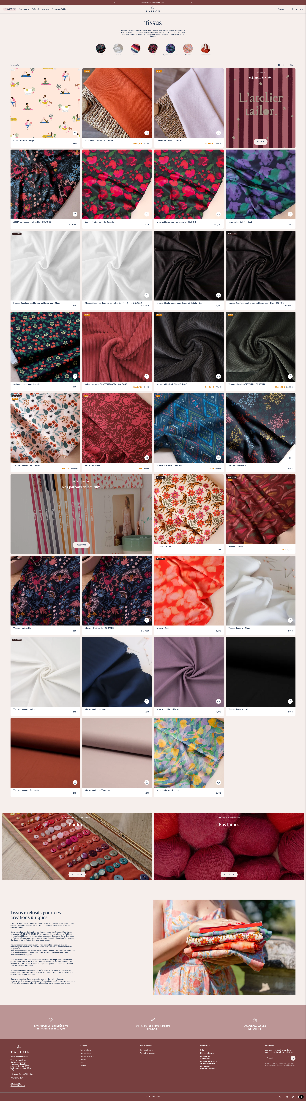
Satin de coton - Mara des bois (26, 384)
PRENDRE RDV (17, 1078)
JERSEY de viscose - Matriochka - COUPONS (32, 222)
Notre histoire (85, 1050)
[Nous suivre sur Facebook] (280, 1097)
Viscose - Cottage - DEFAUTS (169, 466)
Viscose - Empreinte (237, 466)
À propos (45, 9)
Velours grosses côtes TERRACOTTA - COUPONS (106, 384)
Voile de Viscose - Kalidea (168, 790)
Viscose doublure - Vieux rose (97, 790)
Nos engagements (87, 1056)
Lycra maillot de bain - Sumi (240, 222)
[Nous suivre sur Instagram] (286, 1097)
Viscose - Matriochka (22, 628)
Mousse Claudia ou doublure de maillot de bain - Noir (179, 303)
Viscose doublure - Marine (96, 709)
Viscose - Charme (92, 466)
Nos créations (85, 1053)
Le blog (83, 1059)
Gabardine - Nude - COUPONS (170, 141)
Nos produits (24, 9)
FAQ (82, 1063)
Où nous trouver (146, 1050)
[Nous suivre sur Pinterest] (293, 1097)
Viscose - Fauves (164, 547)
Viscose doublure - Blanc (239, 628)
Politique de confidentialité (206, 1057)
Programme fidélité (59, 9)
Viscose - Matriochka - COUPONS (99, 628)
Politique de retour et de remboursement (208, 1063)
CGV (202, 1050)
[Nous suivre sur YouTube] (299, 1097)
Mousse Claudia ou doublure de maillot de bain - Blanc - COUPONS (113, 303)
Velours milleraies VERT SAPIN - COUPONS (247, 384)
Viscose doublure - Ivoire (24, 709)
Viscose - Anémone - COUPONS (26, 466)
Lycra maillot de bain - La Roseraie (99, 222)
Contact (83, 1066)
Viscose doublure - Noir (239, 709)
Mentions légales (207, 1053)
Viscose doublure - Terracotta (26, 790)
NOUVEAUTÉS (10, 9)
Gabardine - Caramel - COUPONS (99, 141)
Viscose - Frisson (236, 547)
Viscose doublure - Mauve (168, 709)
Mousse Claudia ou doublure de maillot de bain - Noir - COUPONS (256, 303)
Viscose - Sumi (163, 628)
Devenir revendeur (147, 1053)
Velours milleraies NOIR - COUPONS (172, 384)
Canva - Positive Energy (23, 141)
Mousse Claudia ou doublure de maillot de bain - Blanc (36, 303)
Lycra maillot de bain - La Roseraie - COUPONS (176, 222)
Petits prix (35, 9)
